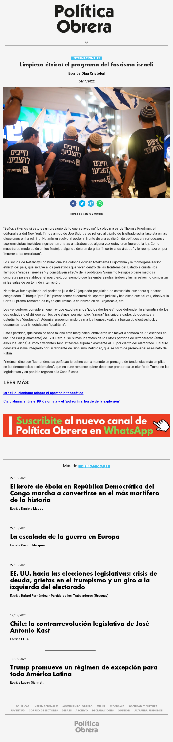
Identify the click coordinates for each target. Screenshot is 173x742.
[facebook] (73, 204)
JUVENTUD (18, 711)
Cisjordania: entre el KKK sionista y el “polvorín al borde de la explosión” (61, 401)
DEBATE (67, 711)
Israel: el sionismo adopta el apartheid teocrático (43, 393)
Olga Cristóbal (93, 73)
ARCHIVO (82, 711)
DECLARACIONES (103, 711)
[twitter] (82, 204)
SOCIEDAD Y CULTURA (143, 706)
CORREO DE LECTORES (43, 711)
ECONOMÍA (116, 706)
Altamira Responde (148, 711)
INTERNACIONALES (86, 58)
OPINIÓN (124, 711)
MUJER (101, 706)
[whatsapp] (99, 204)
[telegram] (91, 204)
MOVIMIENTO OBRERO (77, 706)
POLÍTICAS (22, 706)
